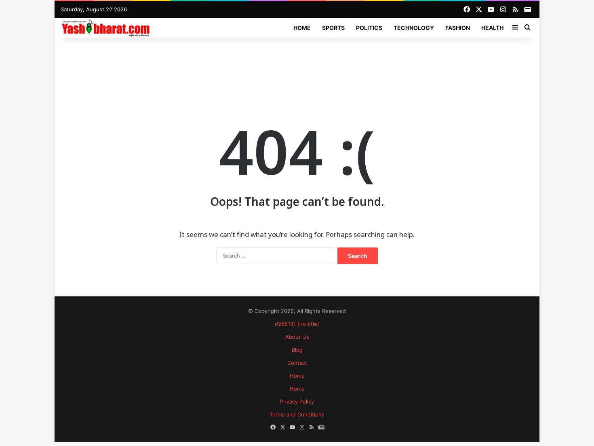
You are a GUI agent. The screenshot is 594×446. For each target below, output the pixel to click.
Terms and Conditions (297, 414)
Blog (297, 350)
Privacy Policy (297, 401)
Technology (414, 27)
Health (492, 27)
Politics (369, 27)
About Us (297, 337)
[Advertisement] (297, 64)
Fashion (457, 27)
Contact (297, 362)
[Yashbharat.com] (106, 28)
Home (302, 27)
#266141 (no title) (297, 324)
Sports (333, 27)
